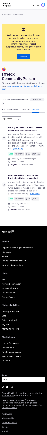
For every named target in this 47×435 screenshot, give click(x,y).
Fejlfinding (24, 204)
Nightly (5, 324)
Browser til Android (11, 288)
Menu (38, 5)
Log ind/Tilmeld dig (11, 343)
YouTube (7, 387)
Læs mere (23, 56)
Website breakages (28, 159)
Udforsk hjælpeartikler (13, 265)
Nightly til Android (10, 329)
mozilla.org (7, 414)
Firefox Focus (8, 297)
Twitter (5, 256)
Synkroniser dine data (12, 356)
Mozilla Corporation (17, 393)
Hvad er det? (8, 348)
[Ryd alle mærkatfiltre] (3, 103)
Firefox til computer (11, 284)
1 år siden (29, 165)
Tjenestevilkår (8, 418)
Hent (4, 279)
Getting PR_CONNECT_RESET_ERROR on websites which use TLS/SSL (25, 129)
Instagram (12, 387)
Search (33, 5)
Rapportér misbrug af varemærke (17, 248)
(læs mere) (18, 149)
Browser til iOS (9, 292)
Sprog (4, 375)
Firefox (14, 159)
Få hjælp (6, 361)
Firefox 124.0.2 (37, 100)
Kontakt (5, 431)
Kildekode (6, 252)
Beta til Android (9, 320)
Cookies (6, 427)
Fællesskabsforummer (13, 15)
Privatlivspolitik (9, 422)
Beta (4, 316)
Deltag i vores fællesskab (14, 261)
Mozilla (8, 232)
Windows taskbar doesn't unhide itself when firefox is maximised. (23, 176)
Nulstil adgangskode (11, 352)
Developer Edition (10, 311)
